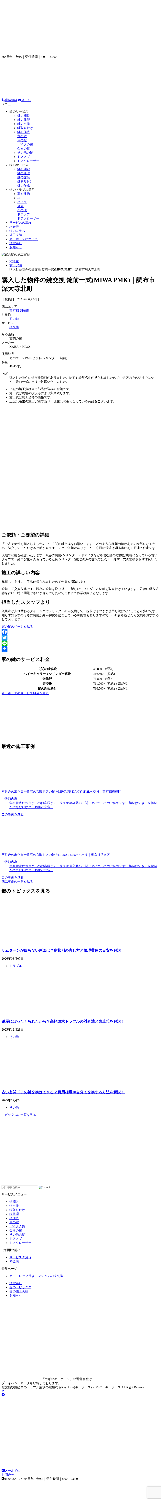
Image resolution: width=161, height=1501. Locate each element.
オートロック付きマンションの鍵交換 (36, 1276)
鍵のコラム (17, 230)
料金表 (14, 226)
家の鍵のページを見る (17, 626)
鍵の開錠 (23, 115)
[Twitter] (80, 638)
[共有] (80, 649)
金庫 (20, 206)
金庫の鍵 (23, 148)
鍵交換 (14, 327)
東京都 (14, 310)
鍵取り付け (25, 128)
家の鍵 (22, 136)
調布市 (24, 310)
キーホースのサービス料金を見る (25, 693)
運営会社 (15, 243)
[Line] (80, 643)
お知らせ (15, 247)
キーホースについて (23, 239)
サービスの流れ (20, 222)
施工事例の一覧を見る (17, 881)
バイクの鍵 (25, 144)
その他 (22, 210)
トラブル (15, 965)
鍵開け (14, 1201)
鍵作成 (14, 1218)
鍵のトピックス (20, 1287)
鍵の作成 (23, 132)
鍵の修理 (23, 119)
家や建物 (23, 193)
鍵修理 (14, 1214)
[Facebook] (80, 632)
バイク (22, 202)
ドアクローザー (28, 160)
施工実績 (15, 235)
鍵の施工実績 (18, 1291)
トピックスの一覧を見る (19, 1114)
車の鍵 (22, 140)
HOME (14, 261)
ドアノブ (23, 156)
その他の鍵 (25, 152)
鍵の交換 (23, 123)
